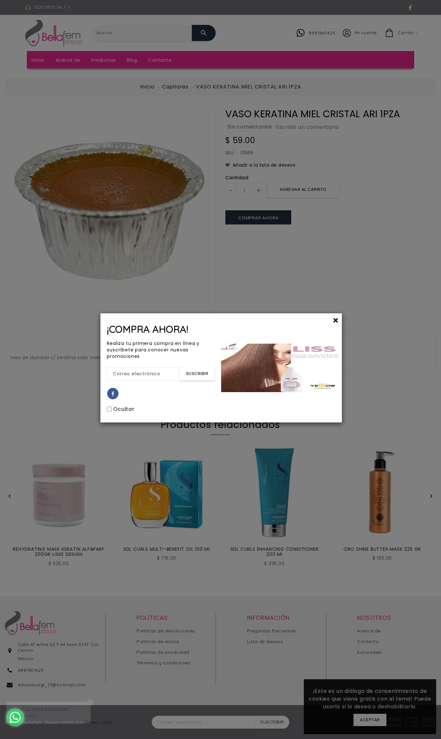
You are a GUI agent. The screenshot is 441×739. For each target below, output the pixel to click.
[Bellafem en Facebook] (113, 394)
